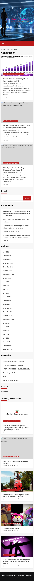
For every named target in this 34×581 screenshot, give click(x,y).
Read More (5, 97)
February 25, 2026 (13, 499)
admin (5, 83)
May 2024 (6, 334)
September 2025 (8, 274)
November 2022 (8, 349)
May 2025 (6, 289)
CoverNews (28, 575)
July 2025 (6, 282)
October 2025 (7, 270)
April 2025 (6, 293)
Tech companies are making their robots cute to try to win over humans (16, 227)
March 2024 (7, 342)
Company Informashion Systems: (13, 361)
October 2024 (7, 315)
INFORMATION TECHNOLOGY (10, 163)
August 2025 (7, 278)
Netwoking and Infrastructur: (10, 120)
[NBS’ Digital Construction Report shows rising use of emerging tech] (17, 154)
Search (4, 191)
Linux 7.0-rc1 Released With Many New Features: (16, 221)
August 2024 (7, 323)
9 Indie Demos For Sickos (11, 232)
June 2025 (6, 285)
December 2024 (8, 308)
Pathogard (4, 391)
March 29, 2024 (12, 130)
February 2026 (7, 256)
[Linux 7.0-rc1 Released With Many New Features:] (17, 448)
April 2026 (6, 252)
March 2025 (7, 297)
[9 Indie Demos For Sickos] (17, 515)
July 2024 (6, 327)
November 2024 (8, 312)
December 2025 (8, 263)
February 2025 (7, 300)
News (4, 376)
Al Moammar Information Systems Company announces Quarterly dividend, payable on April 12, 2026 (17, 213)
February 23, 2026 (13, 566)
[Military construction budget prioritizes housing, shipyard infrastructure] (17, 112)
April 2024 (6, 338)
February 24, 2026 (13, 530)
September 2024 (8, 319)
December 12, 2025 (13, 83)
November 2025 (8, 267)
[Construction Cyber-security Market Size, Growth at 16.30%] (17, 65)
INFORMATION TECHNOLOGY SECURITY (13, 74)
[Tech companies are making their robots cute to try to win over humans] (17, 481)
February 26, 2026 (13, 465)
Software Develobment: (11, 380)
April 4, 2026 (12, 432)
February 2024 (7, 345)
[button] (3, 43)
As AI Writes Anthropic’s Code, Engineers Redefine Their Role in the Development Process (16, 238)
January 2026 (7, 259)
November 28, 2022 (13, 172)
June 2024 (6, 330)
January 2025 (7, 304)
